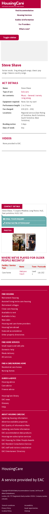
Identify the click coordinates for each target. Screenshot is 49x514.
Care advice (7, 386)
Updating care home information (16, 429)
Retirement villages (10, 305)
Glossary (5, 403)
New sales (6, 320)
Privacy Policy (6, 508)
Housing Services (24, 15)
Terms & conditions (8, 505)
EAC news (6, 399)
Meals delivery (8, 353)
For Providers (24, 24)
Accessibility (28, 505)
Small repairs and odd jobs (13, 346)
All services (7, 357)
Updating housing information (14, 418)
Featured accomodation (12, 331)
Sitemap (27, 511)
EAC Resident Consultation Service (16, 444)
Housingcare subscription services (16, 436)
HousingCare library (10, 396)
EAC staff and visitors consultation (16, 448)
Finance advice (8, 389)
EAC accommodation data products (16, 433)
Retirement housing (10, 298)
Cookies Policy (7, 511)
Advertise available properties (15, 422)
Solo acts (25, 92)
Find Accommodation (24, 10)
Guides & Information (24, 20)
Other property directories (13, 335)
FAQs (4, 407)
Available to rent (9, 312)
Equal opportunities (31, 508)
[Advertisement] (24, 178)
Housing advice (8, 382)
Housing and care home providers (16, 324)
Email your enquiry (14, 219)
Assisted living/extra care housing (16, 301)
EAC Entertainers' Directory (13, 451)
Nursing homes (8, 371)
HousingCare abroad (10, 327)
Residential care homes (12, 367)
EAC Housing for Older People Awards (18, 440)
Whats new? (24, 29)
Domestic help (8, 350)
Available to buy (8, 316)
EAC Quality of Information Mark (16, 425)
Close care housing (10, 309)
